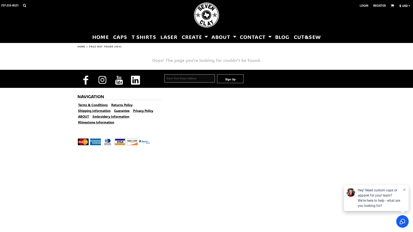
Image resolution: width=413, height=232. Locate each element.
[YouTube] (118, 80)
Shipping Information (94, 110)
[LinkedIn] (135, 80)
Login (364, 5)
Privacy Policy (143, 110)
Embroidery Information (110, 116)
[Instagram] (102, 80)
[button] (24, 5)
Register (379, 5)
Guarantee (121, 110)
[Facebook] (85, 80)
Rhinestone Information (96, 122)
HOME (81, 46)
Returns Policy (122, 105)
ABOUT (83, 116)
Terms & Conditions (93, 105)
